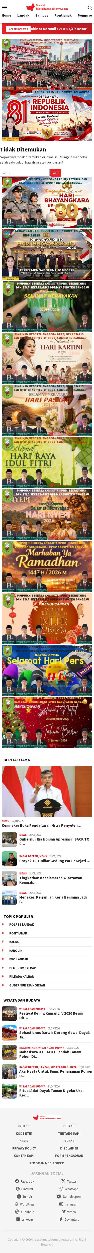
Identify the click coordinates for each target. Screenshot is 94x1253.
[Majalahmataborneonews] (47, 7)
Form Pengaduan (69, 1156)
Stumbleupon (71, 1196)
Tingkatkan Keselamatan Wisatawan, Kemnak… (51, 880)
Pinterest (27, 1189)
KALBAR (15, 942)
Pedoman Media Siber (46, 1163)
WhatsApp (71, 1189)
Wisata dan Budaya (32, 1009)
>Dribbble (27, 1212)
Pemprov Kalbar (22, 968)
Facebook (27, 1181)
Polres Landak (21, 924)
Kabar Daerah (28, 856)
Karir (24, 1141)
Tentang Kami (69, 1133)
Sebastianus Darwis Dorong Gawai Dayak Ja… (54, 1034)
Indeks (24, 1126)
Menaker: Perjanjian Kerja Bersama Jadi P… (53, 899)
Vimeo (71, 1212)
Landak (44, 1067)
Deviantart (72, 1219)
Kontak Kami (24, 1156)
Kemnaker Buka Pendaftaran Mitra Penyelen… (41, 825)
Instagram (71, 1204)
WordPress (27, 1204)
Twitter (71, 1181)
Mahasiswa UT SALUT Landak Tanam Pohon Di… (50, 1054)
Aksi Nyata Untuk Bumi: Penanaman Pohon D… (55, 1073)
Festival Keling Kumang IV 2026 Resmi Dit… (51, 1015)
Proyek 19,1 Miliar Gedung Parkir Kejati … (54, 861)
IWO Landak (18, 959)
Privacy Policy (24, 1148)
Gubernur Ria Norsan (27, 985)
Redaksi (69, 1126)
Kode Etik (24, 1133)
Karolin (16, 951)
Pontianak (18, 933)
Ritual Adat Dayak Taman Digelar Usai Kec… (51, 1093)
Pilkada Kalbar (21, 976)
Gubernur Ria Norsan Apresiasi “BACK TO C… (54, 841)
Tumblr (27, 1196)
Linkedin (27, 1219)
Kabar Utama (28, 1048)
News (5, 821)
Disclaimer (69, 1148)
